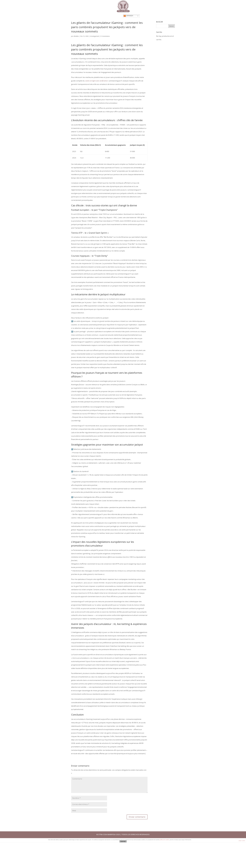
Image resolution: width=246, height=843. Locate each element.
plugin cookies (242, 840)
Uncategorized (94, 36)
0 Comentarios (105, 36)
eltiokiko (76, 36)
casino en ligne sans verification (96, 81)
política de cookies (164, 839)
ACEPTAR (123, 841)
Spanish (129, 16)
